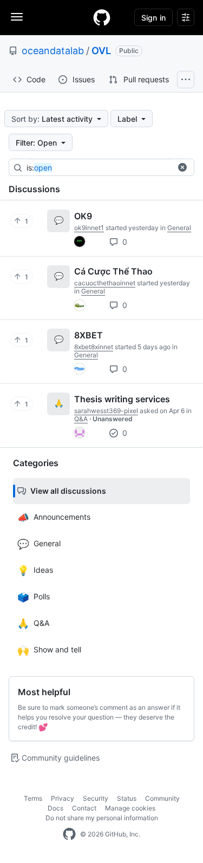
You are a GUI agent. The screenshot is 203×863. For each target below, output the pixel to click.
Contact (84, 808)
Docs (55, 808)
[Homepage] (101, 17)
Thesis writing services (122, 399)
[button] (182, 167)
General (179, 228)
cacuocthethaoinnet (104, 283)
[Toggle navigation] (17, 17)
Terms (33, 798)
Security (95, 798)
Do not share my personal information (101, 818)
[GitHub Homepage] (69, 834)
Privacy (62, 798)
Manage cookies (130, 808)
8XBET (88, 335)
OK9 (83, 216)
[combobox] (108, 167)
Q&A (81, 419)
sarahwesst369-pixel (106, 411)
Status (126, 798)
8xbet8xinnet (93, 347)
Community (162, 798)
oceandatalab (53, 50)
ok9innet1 (89, 228)
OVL (101, 50)
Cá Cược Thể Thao (113, 271)
